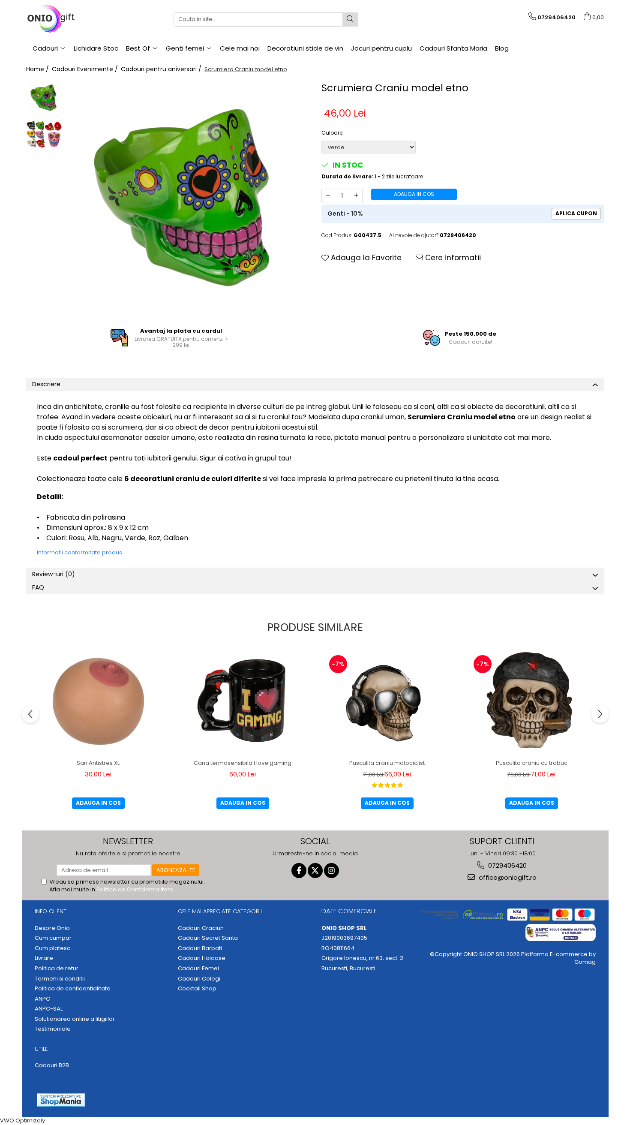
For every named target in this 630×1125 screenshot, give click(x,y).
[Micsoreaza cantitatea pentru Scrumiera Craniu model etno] (327, 195)
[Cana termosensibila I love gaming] (242, 702)
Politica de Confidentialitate (134, 889)
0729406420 (506, 865)
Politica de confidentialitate (73, 989)
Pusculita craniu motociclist (387, 763)
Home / (38, 69)
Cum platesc (52, 948)
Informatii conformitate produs (79, 552)
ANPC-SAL (49, 1009)
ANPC (42, 999)
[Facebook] (298, 870)
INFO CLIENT (50, 911)
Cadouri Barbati (200, 948)
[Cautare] (350, 19)
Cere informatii (452, 258)
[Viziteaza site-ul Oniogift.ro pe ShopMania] (61, 1100)
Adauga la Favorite (365, 258)
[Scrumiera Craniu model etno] (188, 200)
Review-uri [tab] (53, 574)
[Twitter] (315, 870)
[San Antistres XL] (98, 702)
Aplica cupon (576, 213)
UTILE (41, 1049)
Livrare (44, 958)
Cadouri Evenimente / (86, 69)
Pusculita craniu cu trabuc (531, 763)
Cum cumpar (53, 938)
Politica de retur (56, 968)
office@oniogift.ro (507, 877)
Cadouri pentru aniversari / (162, 69)
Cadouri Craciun (201, 928)
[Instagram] (331, 870)
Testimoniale (53, 1029)
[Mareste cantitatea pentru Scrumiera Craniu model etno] (356, 195)
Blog (502, 48)
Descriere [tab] (46, 384)
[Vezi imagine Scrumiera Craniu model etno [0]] (44, 98)
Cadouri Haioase (201, 958)
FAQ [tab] (38, 587)
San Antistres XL (98, 763)
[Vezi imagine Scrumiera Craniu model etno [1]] (44, 134)
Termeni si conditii (60, 979)
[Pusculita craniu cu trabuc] (531, 702)
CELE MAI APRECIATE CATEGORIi (220, 911)
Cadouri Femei (198, 968)
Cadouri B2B (52, 1065)
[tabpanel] (188, 200)
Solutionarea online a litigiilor (75, 1019)
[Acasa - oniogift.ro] (69, 19)
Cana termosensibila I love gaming (242, 763)
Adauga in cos (414, 194)
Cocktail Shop (197, 989)
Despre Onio (52, 928)
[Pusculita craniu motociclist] (387, 702)
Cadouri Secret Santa (208, 938)
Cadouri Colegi (199, 979)
